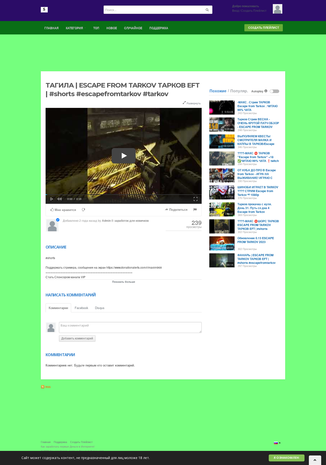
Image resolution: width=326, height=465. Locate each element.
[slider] (124, 194)
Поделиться (178, 209)
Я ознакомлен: (287, 458)
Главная (51, 28)
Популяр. (239, 91)
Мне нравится (65, 210)
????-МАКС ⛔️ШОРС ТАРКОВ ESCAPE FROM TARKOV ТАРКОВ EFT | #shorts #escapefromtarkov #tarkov (258, 227)
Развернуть (193, 103)
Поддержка (158, 28)
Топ (96, 28)
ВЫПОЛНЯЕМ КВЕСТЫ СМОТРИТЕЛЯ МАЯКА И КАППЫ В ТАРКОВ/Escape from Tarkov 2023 (255, 142)
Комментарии (58, 307)
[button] (52, 198)
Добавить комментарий (77, 338)
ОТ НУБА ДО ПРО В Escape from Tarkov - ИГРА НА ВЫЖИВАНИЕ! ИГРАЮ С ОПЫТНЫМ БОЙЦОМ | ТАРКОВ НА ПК (256, 178)
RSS (48, 387)
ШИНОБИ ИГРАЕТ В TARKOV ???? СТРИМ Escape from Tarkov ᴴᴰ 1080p (257, 191)
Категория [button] (75, 28)
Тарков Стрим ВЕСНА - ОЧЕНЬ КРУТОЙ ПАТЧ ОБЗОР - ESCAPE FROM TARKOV (258, 123)
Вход (235, 10)
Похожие (218, 91)
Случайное (133, 28)
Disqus (100, 307)
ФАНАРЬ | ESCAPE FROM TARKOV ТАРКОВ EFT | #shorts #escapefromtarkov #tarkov (256, 261)
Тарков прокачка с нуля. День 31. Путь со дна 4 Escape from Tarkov (254, 208)
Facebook (81, 307)
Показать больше (123, 281)
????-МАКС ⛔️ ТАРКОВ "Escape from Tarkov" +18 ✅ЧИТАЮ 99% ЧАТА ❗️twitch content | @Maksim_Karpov (258, 159)
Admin (106, 220)
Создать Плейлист (254, 10)
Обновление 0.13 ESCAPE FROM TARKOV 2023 (255, 240)
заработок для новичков (131, 220)
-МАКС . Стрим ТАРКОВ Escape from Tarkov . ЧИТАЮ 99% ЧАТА (257, 106)
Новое (111, 28)
